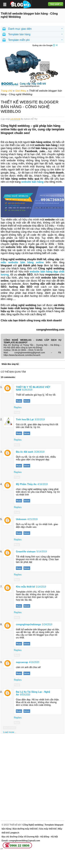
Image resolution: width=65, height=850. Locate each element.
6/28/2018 (27, 389)
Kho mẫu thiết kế (25, 586)
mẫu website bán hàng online (22, 262)
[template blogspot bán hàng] (20, 4)
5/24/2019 (47, 624)
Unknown (21, 519)
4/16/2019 (42, 484)
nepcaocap (22, 662)
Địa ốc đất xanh (24, 451)
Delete (27, 401)
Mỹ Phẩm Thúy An (26, 484)
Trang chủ (6, 90)
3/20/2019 (39, 419)
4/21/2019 (32, 519)
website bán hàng (32, 181)
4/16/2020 (34, 662)
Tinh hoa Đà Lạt (25, 419)
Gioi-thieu (20, 90)
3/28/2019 (39, 451)
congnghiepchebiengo (28, 624)
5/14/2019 (41, 551)
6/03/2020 (25, 694)
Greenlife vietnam (26, 551)
